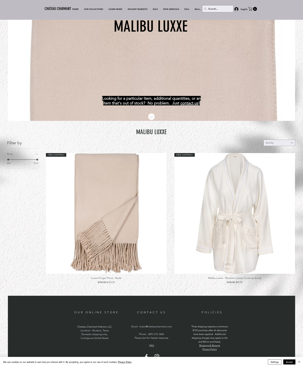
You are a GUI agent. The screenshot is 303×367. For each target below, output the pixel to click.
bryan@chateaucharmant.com (156, 326)
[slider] (8, 159)
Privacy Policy (209, 349)
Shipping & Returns (209, 345)
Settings (275, 362)
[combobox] (279, 143)
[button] (115, 9)
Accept (289, 362)
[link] (253, 9)
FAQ (151, 345)
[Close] (299, 361)
